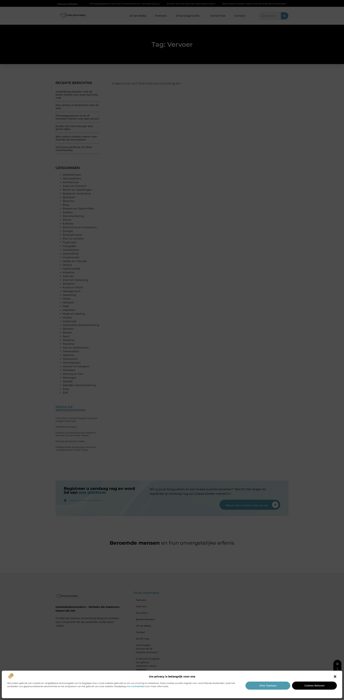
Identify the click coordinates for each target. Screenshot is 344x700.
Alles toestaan (268, 685)
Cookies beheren (314, 685)
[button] (335, 676)
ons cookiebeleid (135, 686)
